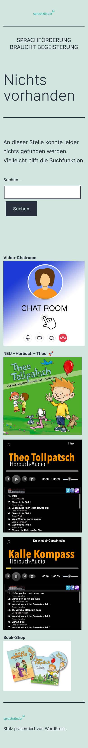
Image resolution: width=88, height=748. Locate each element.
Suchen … (13, 179)
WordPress (55, 728)
